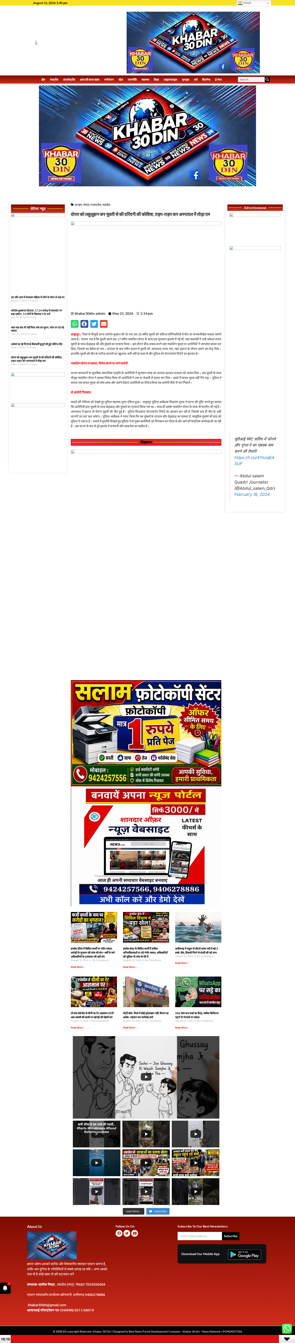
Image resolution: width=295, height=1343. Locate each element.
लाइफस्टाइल (170, 79)
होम (43, 79)
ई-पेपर (218, 79)
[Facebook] (119, 1233)
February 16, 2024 (252, 494)
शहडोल (106, 204)
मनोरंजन (109, 79)
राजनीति (132, 79)
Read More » (77, 967)
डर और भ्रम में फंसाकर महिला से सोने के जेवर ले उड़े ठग (37, 297)
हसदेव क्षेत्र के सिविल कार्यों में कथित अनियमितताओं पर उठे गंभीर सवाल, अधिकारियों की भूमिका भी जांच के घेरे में (145, 952)
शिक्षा (156, 79)
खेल (121, 79)
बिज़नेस (206, 79)
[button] (74, 324)
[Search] (267, 79)
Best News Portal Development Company (154, 1331)
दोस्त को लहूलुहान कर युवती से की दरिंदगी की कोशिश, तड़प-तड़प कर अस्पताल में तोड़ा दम (36, 359)
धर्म (195, 79)
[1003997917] (38, 375)
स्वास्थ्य (145, 79)
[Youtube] (134, 1233)
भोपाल (86, 204)
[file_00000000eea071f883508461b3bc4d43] (146, 453)
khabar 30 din (191, 1331)
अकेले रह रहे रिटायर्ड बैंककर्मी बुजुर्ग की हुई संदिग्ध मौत (36, 344)
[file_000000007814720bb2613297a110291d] (38, 216)
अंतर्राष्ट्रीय (69, 79)
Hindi (247, 3)
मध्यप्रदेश (96, 204)
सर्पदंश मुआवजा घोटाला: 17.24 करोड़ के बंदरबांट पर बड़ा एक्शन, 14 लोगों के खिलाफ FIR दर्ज (36, 312)
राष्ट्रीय (54, 79)
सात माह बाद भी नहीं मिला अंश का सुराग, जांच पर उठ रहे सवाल (37, 329)
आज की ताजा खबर (90, 79)
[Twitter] (126, 1233)
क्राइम (185, 79)
